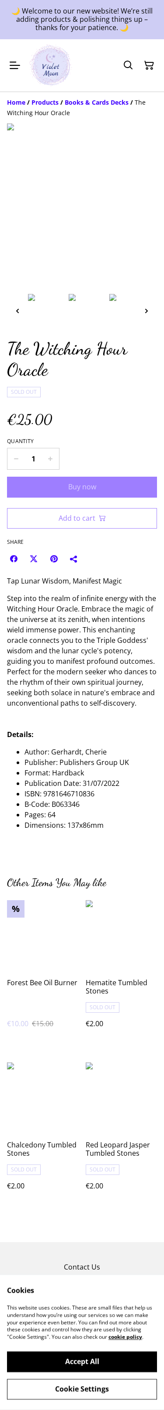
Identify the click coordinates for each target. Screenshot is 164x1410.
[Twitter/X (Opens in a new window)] (33, 558)
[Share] (73, 558)
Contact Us (82, 1267)
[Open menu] (14, 65)
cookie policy (125, 1337)
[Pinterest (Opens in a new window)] (53, 558)
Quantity (20, 441)
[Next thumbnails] (146, 311)
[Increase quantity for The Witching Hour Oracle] (50, 459)
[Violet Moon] (51, 65)
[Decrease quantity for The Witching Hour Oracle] (16, 459)
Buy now (82, 487)
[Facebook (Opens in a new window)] (13, 558)
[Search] (128, 65)
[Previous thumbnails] (17, 311)
